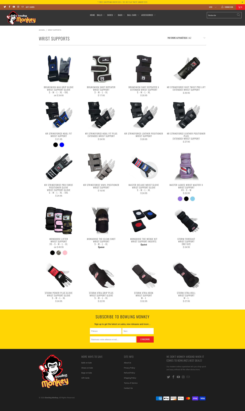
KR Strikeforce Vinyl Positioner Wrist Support (101, 166)
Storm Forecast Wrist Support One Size (186, 220)
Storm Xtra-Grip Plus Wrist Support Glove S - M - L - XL (101, 274)
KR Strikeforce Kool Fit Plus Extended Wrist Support (101, 115)
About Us (127, 363)
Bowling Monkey (51, 398)
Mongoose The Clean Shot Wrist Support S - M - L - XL (101, 220)
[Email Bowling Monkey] (22, 7)
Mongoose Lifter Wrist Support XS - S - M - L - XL (59, 220)
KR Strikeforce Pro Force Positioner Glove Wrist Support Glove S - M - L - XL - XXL (59, 166)
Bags (120, 14)
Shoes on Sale (87, 368)
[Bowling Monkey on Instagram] (18, 7)
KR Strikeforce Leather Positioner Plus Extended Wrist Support (186, 115)
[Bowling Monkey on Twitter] (5, 7)
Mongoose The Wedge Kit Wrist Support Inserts (144, 220)
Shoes (110, 14)
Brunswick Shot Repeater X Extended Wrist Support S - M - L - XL (144, 69)
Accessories (147, 14)
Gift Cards (30, 7)
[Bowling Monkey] (21, 18)
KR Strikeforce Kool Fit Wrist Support (59, 115)
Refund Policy (129, 373)
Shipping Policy (130, 378)
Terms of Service (131, 383)
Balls (99, 14)
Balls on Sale (86, 363)
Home (92, 14)
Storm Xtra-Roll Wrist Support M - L (186, 274)
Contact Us (128, 388)
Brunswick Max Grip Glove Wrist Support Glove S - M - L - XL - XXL (59, 69)
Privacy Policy (129, 368)
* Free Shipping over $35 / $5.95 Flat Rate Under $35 (123, 2)
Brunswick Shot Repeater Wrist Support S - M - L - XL (101, 69)
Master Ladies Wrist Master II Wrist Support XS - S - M (186, 166)
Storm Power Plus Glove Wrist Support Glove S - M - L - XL (59, 274)
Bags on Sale (86, 373)
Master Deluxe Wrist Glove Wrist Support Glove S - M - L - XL (144, 166)
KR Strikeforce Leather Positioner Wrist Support (144, 115)
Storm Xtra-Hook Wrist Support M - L (144, 274)
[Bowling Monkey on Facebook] (9, 7)
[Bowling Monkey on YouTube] (13, 7)
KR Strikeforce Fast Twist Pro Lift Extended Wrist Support (186, 69)
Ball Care (132, 14)
